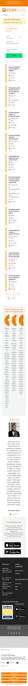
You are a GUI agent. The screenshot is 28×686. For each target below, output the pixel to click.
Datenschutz (17, 627)
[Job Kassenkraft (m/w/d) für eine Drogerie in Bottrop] (14, 216)
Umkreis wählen (12, 49)
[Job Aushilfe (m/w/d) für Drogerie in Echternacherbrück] (14, 120)
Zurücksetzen (14, 60)
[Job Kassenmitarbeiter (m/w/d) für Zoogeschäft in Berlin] (14, 162)
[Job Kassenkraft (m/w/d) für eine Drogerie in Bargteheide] (14, 282)
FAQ (16, 589)
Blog (16, 586)
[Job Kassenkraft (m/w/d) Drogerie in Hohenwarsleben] (14, 141)
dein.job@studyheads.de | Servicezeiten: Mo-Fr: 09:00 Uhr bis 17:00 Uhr (14, 3)
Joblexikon (18, 583)
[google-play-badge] (12, 549)
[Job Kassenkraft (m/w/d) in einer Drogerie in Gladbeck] (14, 73)
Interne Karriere (19, 570)
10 (9, 298)
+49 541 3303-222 (15, 1)
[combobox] (14, 37)
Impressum (10, 627)
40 (18, 294)
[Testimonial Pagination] (10, 514)
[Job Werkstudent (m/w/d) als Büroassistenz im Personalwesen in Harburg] (14, 96)
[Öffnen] (20, 37)
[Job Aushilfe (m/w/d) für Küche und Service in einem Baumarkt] (14, 260)
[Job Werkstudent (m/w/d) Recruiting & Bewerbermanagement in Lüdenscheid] (14, 189)
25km (8, 51)
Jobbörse (17, 573)
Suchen (14, 55)
